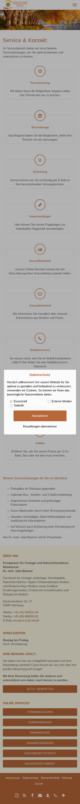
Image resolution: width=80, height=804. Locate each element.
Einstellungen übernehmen (40, 426)
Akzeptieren (40, 416)
